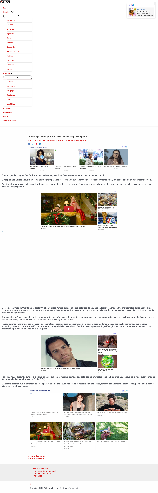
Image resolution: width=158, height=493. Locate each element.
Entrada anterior (37, 456)
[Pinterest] (36, 144)
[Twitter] (32, 144)
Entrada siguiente (37, 458)
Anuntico (38, 476)
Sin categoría (80, 140)
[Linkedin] (40, 144)
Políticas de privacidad (45, 471)
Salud (70, 140)
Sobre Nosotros (40, 468)
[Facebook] (29, 144)
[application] (12, 12)
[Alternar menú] (17, 16)
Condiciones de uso (43, 473)
